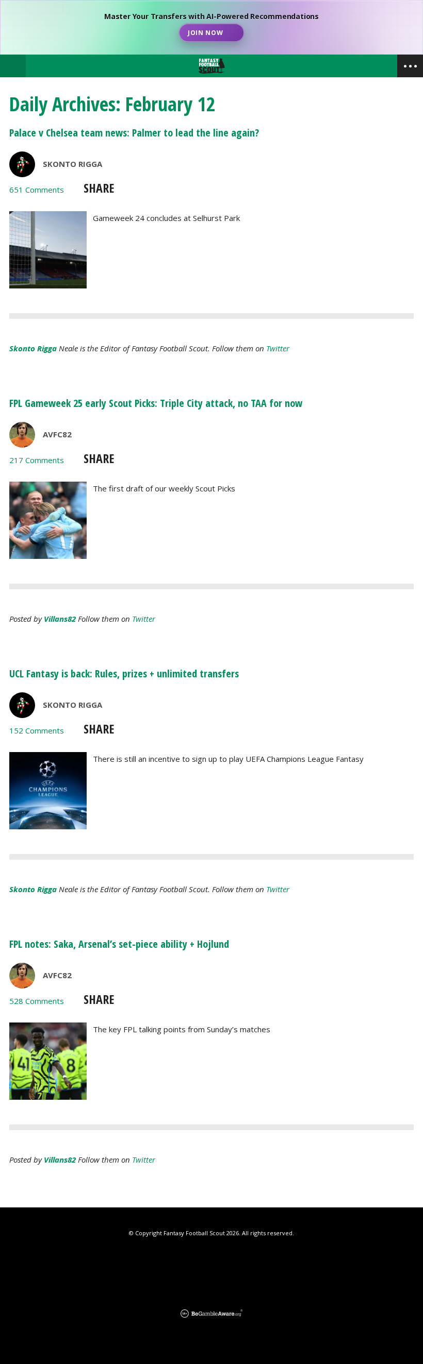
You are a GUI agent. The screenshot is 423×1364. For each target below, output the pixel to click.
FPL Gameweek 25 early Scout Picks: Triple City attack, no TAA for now (155, 403)
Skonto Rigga (72, 164)
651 (36, 189)
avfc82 (57, 434)
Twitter (277, 348)
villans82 (60, 618)
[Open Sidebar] (410, 66)
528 (36, 1001)
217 (36, 460)
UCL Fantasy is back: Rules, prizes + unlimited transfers (124, 673)
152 (36, 730)
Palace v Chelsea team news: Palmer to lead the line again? (134, 133)
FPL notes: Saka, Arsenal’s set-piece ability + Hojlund (119, 944)
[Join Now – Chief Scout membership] (211, 27)
